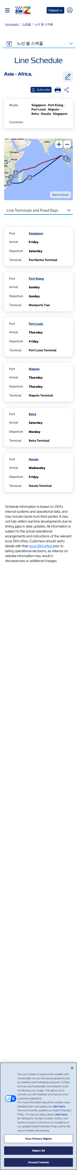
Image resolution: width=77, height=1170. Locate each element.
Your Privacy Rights (38, 1138)
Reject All (38, 1150)
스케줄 (26, 24)
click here (59, 1106)
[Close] (72, 1068)
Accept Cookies (38, 1162)
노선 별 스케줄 (29, 43)
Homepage (12, 24)
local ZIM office (40, 546)
